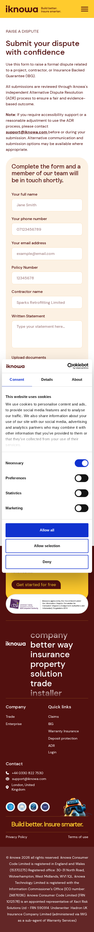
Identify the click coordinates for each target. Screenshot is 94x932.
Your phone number (29, 218)
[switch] (81, 478)
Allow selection (47, 546)
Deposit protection (62, 738)
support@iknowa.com (27, 132)
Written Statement (28, 316)
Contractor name (27, 291)
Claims (53, 716)
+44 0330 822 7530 (27, 773)
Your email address (29, 242)
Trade (10, 716)
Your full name (24, 194)
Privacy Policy (16, 837)
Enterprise (14, 724)
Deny (47, 562)
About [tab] (77, 379)
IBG (51, 724)
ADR (51, 745)
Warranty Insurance (63, 731)
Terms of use (78, 837)
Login (52, 752)
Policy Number (25, 267)
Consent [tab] (17, 379)
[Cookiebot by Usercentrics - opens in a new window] (67, 366)
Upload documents (29, 357)
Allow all (47, 530)
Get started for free (36, 585)
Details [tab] (47, 379)
